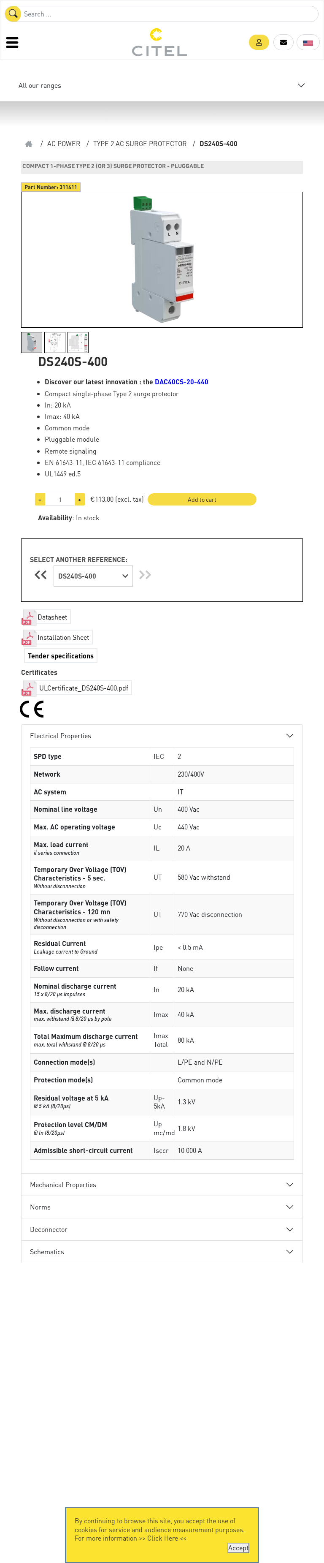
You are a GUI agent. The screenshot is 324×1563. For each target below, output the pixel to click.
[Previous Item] (42, 574)
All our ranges (40, 85)
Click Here (162, 1537)
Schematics (47, 1251)
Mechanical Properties (63, 1184)
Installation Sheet (63, 637)
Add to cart (202, 499)
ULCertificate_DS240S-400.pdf (83, 687)
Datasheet (52, 616)
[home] (28, 143)
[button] (259, 42)
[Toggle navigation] (13, 42)
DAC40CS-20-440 (181, 381)
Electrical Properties (60, 735)
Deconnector (49, 1229)
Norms (40, 1206)
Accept (238, 1547)
